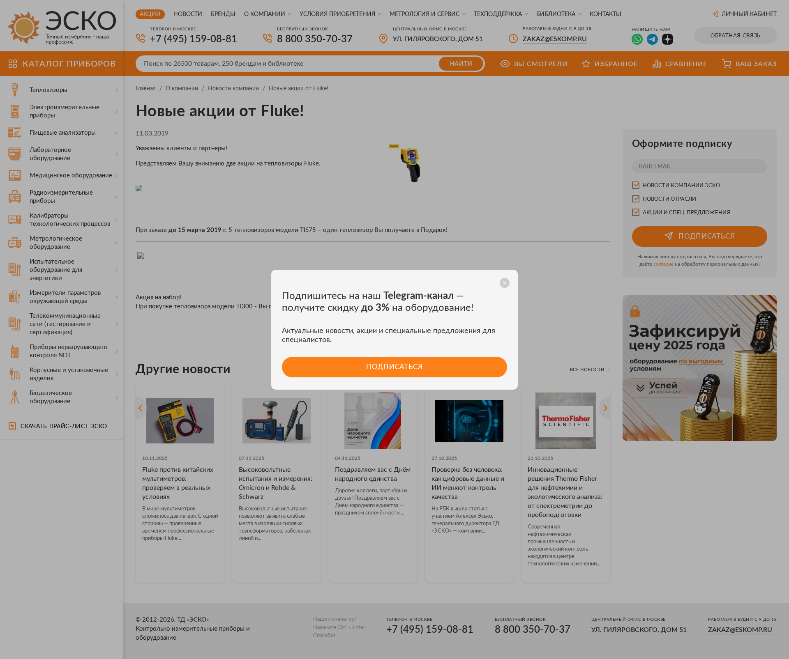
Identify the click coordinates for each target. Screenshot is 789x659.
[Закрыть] (505, 283)
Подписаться (394, 366)
